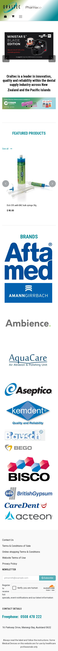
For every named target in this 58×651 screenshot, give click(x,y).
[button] (5, 184)
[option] (29, 184)
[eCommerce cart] (13, 16)
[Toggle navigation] (20, 16)
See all (5, 149)
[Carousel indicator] (26, 59)
